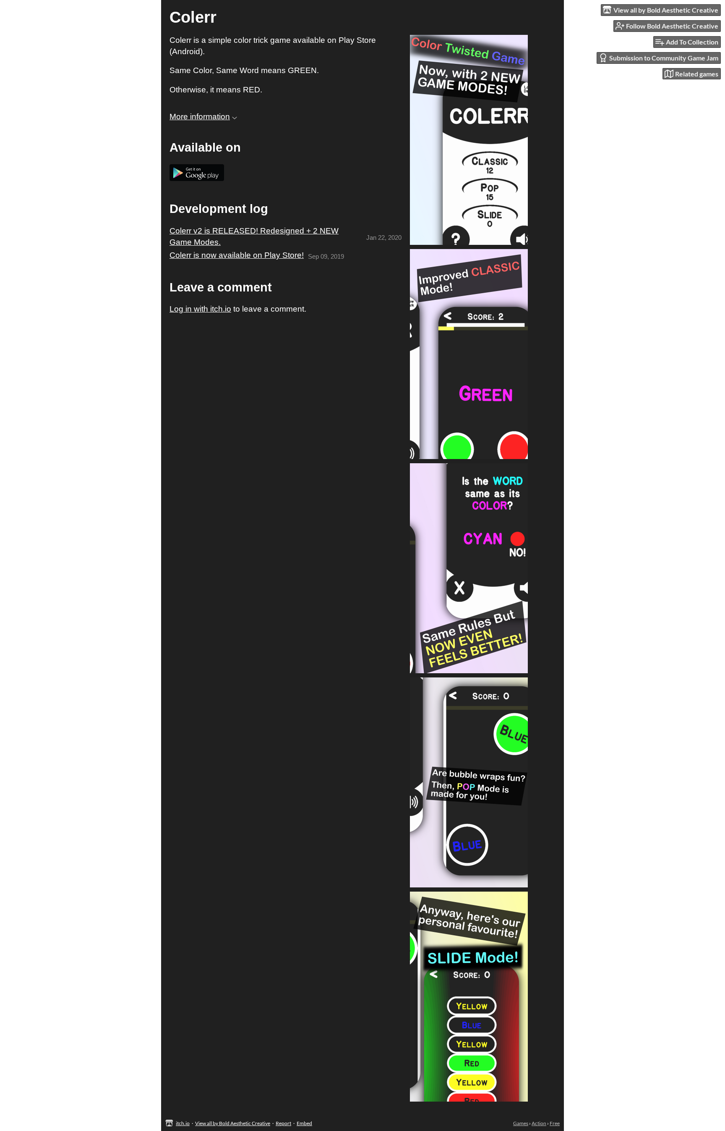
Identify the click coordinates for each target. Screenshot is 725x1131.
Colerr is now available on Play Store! (237, 255)
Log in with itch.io (200, 308)
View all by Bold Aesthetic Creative (232, 1123)
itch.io (183, 1123)
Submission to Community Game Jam (663, 58)
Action (539, 1123)
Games (520, 1123)
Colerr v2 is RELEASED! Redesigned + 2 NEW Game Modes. (254, 236)
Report (283, 1123)
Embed (304, 1123)
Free (555, 1123)
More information (200, 116)
